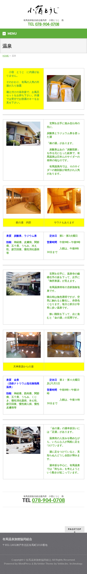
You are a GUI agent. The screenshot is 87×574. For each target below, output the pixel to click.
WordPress (24, 563)
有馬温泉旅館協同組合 (38, 559)
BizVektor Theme (43, 563)
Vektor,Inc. (63, 563)
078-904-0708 (47, 24)
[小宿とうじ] (43, 12)
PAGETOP (74, 529)
